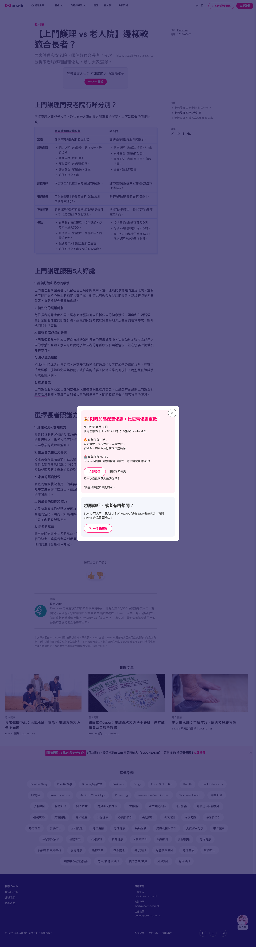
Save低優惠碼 (98, 528)
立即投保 (94, 471)
